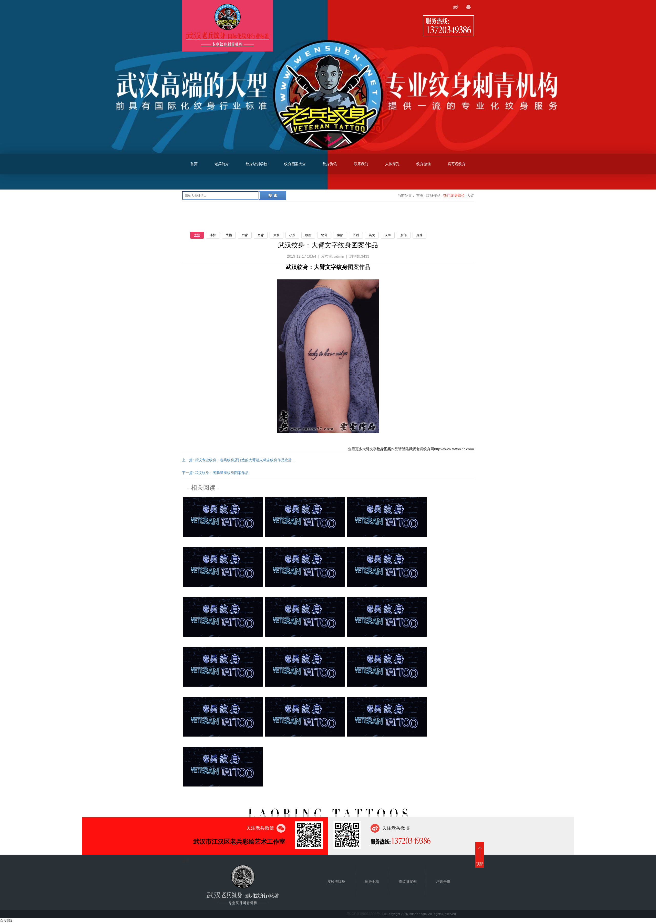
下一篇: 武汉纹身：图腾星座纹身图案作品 (215, 473)
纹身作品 (433, 195)
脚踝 (419, 235)
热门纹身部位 (454, 195)
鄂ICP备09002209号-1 (365, 914)
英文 (372, 235)
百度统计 (7, 920)
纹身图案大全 (295, 164)
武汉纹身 (297, 267)
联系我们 (361, 164)
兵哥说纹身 (457, 164)
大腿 (276, 235)
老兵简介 (221, 164)
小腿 (292, 235)
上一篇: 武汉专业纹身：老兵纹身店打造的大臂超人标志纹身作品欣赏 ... (239, 460)
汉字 (388, 235)
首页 (194, 164)
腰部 (308, 235)
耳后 (356, 235)
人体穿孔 (392, 164)
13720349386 (448, 29)
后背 (245, 235)
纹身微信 (423, 164)
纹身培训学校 (256, 164)
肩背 (261, 235)
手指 (229, 235)
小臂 (213, 235)
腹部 (340, 235)
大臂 (197, 235)
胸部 (404, 235)
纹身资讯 (330, 164)
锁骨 (324, 235)
